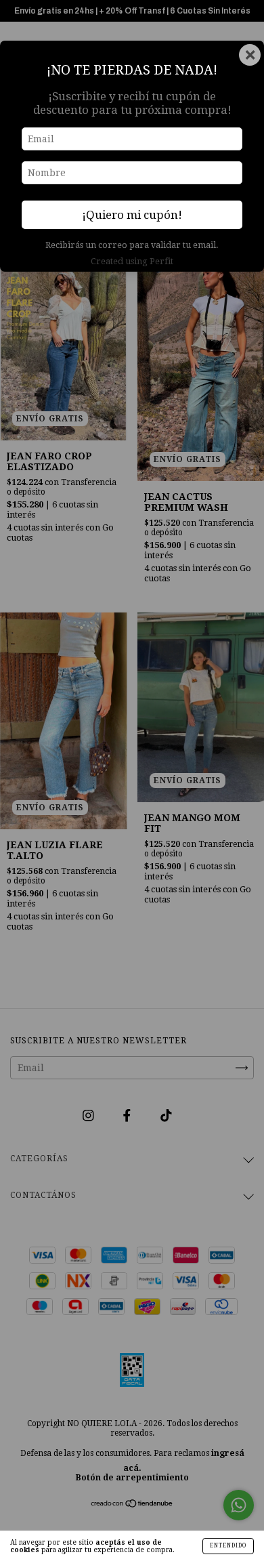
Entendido (228, 1546)
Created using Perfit (132, 261)
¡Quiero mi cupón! (132, 215)
